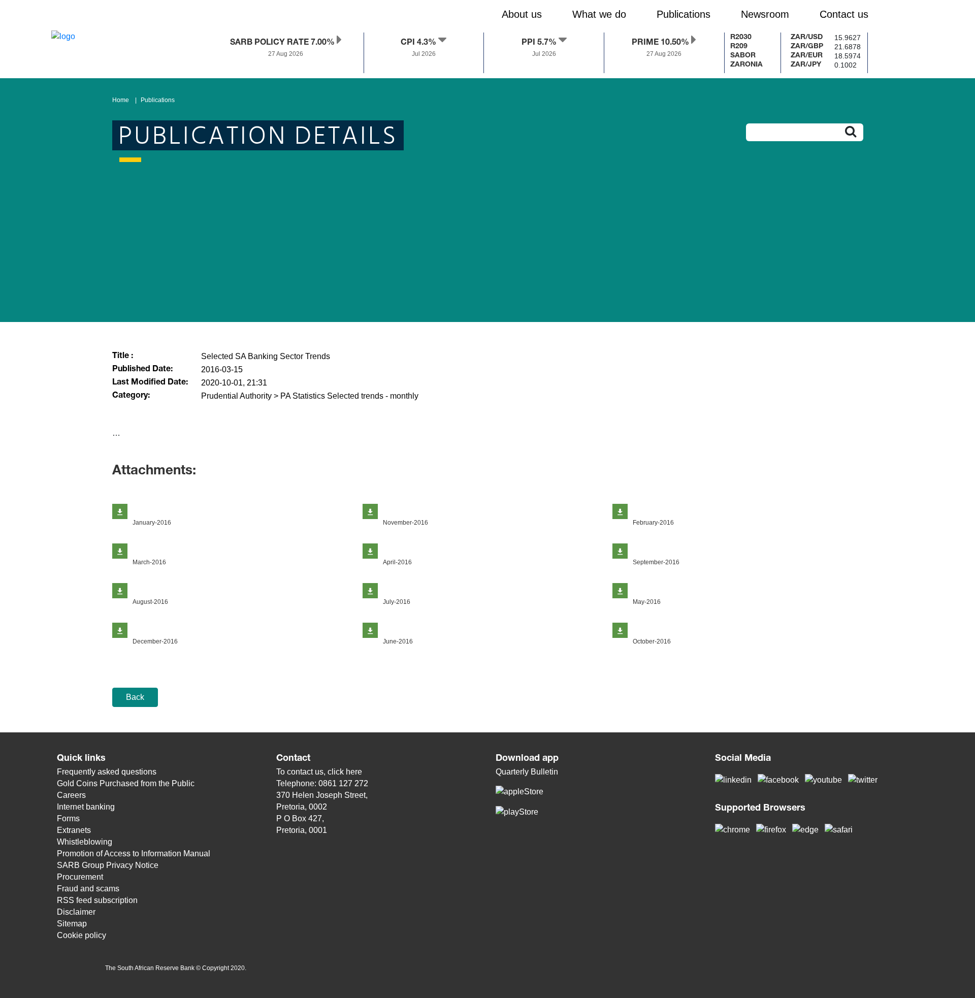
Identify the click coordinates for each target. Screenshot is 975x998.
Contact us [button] (844, 14)
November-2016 (405, 522)
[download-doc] (119, 511)
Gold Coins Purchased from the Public (125, 783)
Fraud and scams (88, 888)
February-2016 (653, 522)
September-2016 (656, 562)
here (354, 771)
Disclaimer (76, 912)
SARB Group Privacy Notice (107, 865)
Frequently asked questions (106, 771)
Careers (71, 795)
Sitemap (72, 923)
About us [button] (522, 14)
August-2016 (150, 601)
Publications (158, 100)
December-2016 (155, 641)
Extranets (74, 830)
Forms (68, 818)
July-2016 (396, 601)
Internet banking (86, 806)
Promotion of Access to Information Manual (133, 853)
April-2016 (397, 562)
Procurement (80, 877)
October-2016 (652, 641)
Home (120, 100)
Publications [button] (683, 14)
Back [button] (135, 697)
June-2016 (398, 641)
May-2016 (647, 601)
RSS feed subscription (97, 900)
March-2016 (149, 562)
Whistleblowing (84, 842)
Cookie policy (81, 935)
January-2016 (152, 522)
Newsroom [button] (765, 14)
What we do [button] (599, 14)
